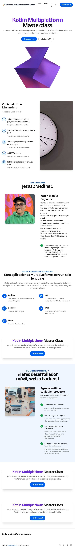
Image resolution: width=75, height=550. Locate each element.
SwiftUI (67, 301)
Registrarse (65, 5)
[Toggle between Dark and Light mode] (56, 5)
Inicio (39, 3)
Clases (46, 3)
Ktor (23, 324)
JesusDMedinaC (12, 545)
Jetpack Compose (13, 301)
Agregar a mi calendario (12, 112)
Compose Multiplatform (19, 299)
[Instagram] (63, 545)
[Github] (71, 545)
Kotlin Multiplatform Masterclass (16, 534)
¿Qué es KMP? (46, 39)
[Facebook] (67, 545)
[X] (60, 545)
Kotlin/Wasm (56, 311)
